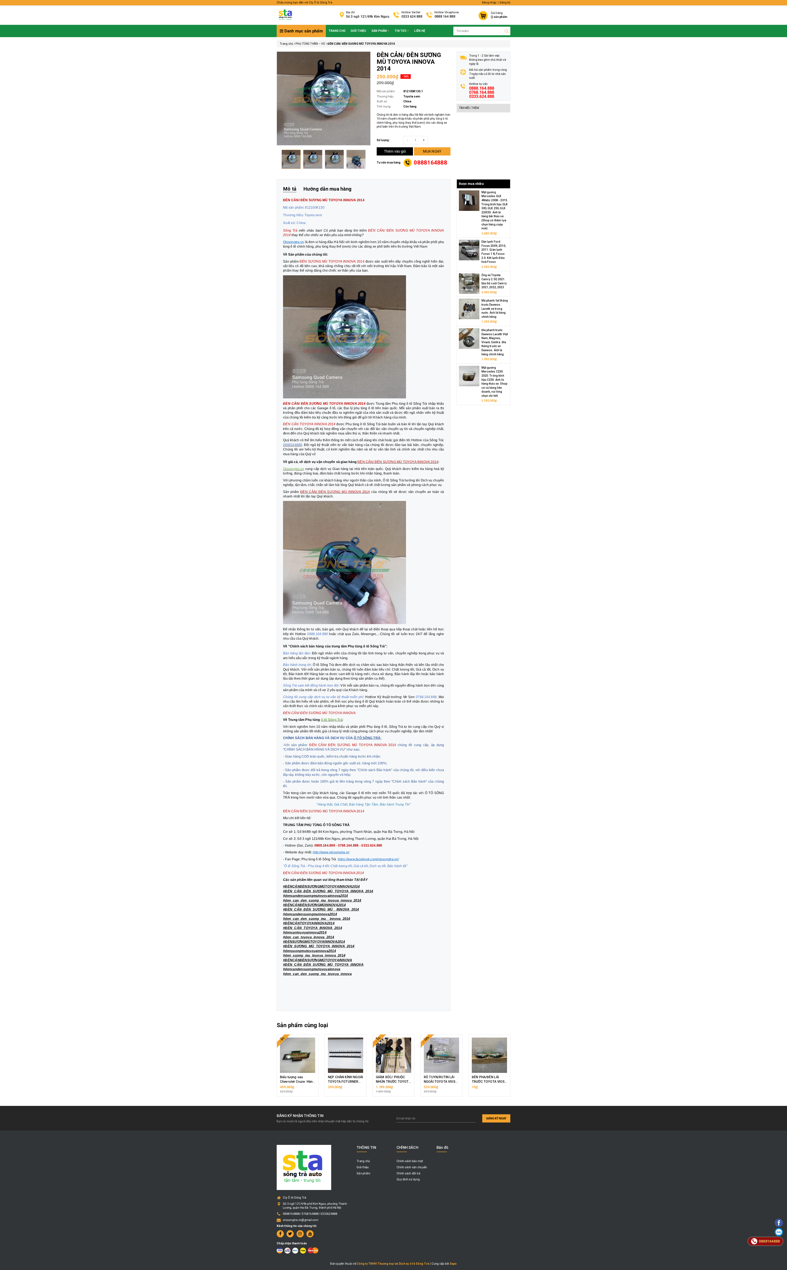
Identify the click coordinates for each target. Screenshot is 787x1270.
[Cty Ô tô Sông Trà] (286, 14)
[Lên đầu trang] (767, 886)
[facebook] (280, 1233)
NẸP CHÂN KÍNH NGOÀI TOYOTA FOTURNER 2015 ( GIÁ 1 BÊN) (345, 1081)
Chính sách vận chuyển (412, 1167)
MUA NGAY (432, 151)
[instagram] (300, 1233)
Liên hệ (419, 30)
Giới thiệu (358, 30)
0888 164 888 (444, 16)
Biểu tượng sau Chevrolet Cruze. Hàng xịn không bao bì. (297, 1081)
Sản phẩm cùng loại (302, 1025)
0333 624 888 (411, 16)
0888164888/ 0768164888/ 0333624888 (310, 1213)
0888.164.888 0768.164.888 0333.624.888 (481, 92)
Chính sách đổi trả (409, 1173)
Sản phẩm (380, 30)
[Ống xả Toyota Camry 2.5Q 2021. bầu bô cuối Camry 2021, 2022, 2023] (469, 283)
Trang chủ (337, 30)
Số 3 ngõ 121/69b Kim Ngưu (367, 16)
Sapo (453, 1263)
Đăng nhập (489, 2)
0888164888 (430, 162)
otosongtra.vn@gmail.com (300, 1220)
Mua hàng (297, 1089)
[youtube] (310, 1233)
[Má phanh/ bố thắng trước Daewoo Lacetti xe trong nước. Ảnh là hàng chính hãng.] (469, 308)
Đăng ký (505, 2)
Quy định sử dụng (408, 1179)
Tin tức (401, 30)
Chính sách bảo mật (410, 1161)
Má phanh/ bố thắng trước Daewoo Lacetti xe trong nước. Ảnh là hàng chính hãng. (494, 308)
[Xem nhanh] (298, 1055)
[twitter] (290, 1233)
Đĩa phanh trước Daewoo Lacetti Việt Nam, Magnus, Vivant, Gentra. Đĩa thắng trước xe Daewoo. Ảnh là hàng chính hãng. (494, 342)
